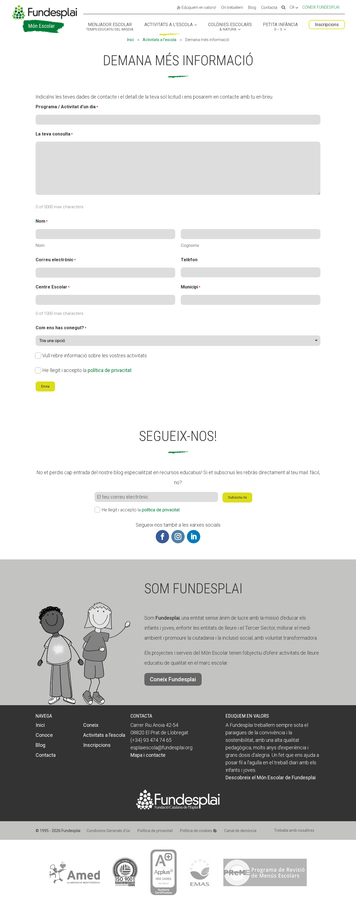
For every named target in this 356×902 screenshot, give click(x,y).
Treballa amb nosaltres (294, 830)
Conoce (44, 735)
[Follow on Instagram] (178, 536)
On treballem (232, 8)
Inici (130, 39)
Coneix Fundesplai (320, 7)
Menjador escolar (110, 26)
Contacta (269, 8)
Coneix (90, 725)
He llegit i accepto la (87, 370)
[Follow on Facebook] (162, 536)
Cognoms (190, 245)
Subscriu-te (237, 497)
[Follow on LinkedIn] (193, 536)
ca (292, 7)
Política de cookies (196, 830)
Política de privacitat (155, 830)
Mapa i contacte (147, 755)
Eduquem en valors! (198, 8)
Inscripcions (327, 24)
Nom (40, 245)
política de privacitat (110, 370)
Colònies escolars (230, 26)
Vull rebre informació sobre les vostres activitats (94, 355)
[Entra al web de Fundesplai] (178, 808)
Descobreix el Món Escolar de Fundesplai (271, 777)
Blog (252, 8)
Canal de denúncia (240, 830)
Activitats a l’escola (168, 24)
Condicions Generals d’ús (108, 830)
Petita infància (280, 26)
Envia (45, 386)
